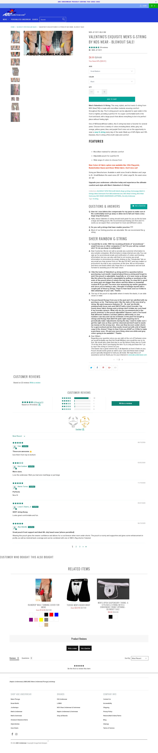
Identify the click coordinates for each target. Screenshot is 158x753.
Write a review (35, 383)
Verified (78, 429)
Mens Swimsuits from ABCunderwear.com (108, 193)
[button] (94, 47)
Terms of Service (108, 728)
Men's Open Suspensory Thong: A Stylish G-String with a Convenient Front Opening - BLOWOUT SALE (113, 589)
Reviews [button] (13, 658)
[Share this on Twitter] (91, 367)
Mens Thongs (15, 699)
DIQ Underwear (62, 699)
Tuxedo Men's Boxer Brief (78, 590)
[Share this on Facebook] (97, 367)
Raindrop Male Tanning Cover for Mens (44, 590)
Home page (135, 191)
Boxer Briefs (15, 703)
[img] (18, 443)
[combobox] (53, 19)
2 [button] (76, 547)
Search (35, 19)
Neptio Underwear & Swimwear (67, 711)
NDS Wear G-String (129, 193)
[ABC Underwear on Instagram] (16, 734)
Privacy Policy (107, 711)
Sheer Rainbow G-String (108, 238)
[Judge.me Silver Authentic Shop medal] (73, 421)
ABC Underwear (21, 743)
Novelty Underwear (128, 196)
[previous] (26, 43)
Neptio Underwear (16, 681)
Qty (90, 87)
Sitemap (106, 724)
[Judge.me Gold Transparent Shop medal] (84, 421)
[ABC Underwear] (80, 12)
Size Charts (14, 728)
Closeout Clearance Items (19, 720)
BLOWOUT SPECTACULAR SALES (108, 191)
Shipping (106, 707)
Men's (5, 19)
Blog (104, 720)
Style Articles (15, 724)
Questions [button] (25, 658)
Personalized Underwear (21, 19)
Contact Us (107, 699)
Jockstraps (14, 707)
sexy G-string (99, 132)
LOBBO (25, 681)
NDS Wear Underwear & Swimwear (68, 707)
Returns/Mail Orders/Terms (112, 716)
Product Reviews (79, 638)
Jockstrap (51, 681)
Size (90, 66)
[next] (83, 43)
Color (91, 77)
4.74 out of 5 (38, 402)
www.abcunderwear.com (137, 355)
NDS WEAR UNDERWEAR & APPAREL (109, 196)
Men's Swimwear (16, 716)
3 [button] (79, 547)
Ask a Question (140, 205)
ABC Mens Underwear (35, 681)
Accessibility (107, 703)
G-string (95, 199)
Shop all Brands (62, 716)
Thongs (45, 681)
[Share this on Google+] (109, 367)
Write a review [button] (125, 403)
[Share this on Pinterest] (103, 367)
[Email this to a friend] (115, 367)
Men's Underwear (16, 711)
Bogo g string (125, 191)
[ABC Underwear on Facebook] (12, 734)
